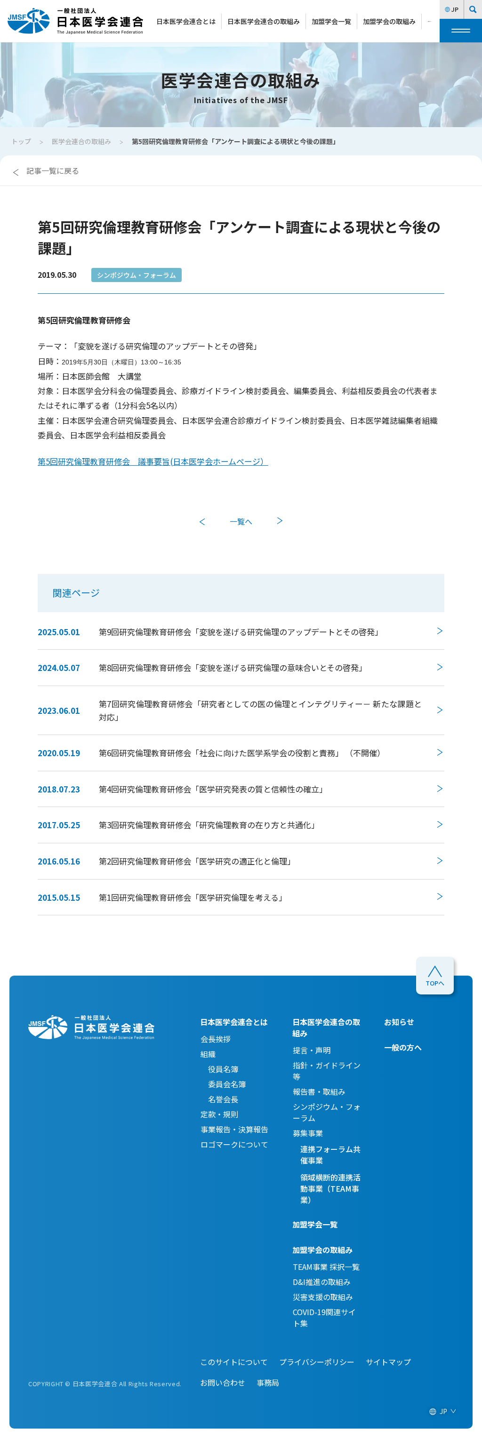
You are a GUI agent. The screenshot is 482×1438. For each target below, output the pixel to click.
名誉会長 (219, 1099)
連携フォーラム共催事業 (330, 1154)
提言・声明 (311, 1050)
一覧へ (241, 521)
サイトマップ (388, 1361)
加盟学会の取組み (389, 21)
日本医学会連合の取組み (263, 21)
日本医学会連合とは (186, 21)
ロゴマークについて (234, 1144)
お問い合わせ (222, 1382)
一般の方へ (403, 1047)
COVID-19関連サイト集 (324, 1317)
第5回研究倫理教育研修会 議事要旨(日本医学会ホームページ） (153, 461)
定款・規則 (219, 1114)
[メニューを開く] (461, 30)
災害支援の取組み (323, 1296)
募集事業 (308, 1133)
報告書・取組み (319, 1091)
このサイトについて (234, 1361)
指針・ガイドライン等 (327, 1070)
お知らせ (399, 1021)
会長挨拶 (216, 1038)
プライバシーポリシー (316, 1361)
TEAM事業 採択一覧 (326, 1266)
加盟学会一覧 (331, 21)
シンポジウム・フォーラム (136, 275)
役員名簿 (219, 1068)
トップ (21, 141)
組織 (208, 1053)
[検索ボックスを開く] (473, 9)
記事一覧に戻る (52, 170)
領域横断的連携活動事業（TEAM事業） (330, 1188)
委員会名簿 (223, 1084)
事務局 (268, 1382)
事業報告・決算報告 (234, 1129)
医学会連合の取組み (81, 141)
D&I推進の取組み (322, 1281)
